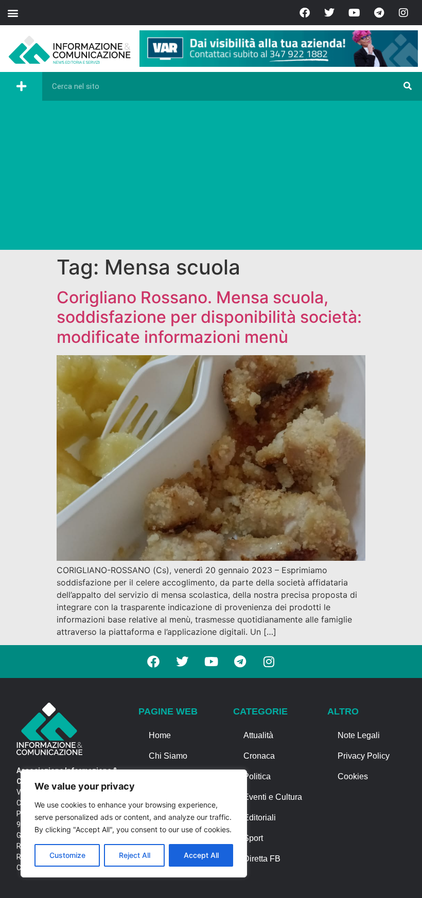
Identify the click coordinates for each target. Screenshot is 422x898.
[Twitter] (329, 13)
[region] (134, 823)
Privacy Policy (364, 756)
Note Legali (359, 735)
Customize (67, 855)
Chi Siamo (168, 756)
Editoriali (259, 817)
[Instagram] (403, 13)
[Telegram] (378, 13)
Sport (253, 838)
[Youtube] (354, 13)
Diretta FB (261, 858)
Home (160, 735)
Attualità (258, 735)
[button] (12, 12)
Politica (257, 776)
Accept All (201, 855)
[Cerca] (407, 86)
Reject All (134, 855)
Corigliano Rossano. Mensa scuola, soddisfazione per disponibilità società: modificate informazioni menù (209, 317)
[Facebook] (304, 13)
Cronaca (259, 756)
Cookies (353, 776)
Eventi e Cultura (272, 797)
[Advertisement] (211, 178)
